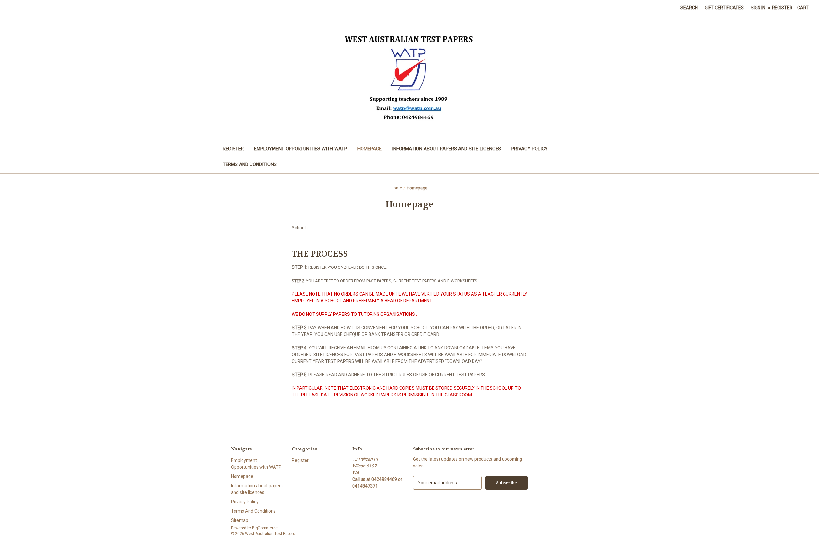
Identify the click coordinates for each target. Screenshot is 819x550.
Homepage (369, 149)
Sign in (758, 7)
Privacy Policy (529, 149)
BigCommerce (265, 528)
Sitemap (239, 520)
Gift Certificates (724, 7)
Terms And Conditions (250, 164)
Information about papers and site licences (446, 149)
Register (782, 7)
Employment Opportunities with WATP (300, 149)
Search (689, 7)
